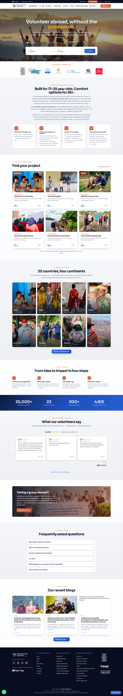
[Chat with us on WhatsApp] (4, 692)
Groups (65, 6)
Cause (59, 50)
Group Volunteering (61, 663)
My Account (108, 1)
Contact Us (79, 678)
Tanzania (39, 671)
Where (31, 50)
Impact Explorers (66, 689)
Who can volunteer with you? (39, 547)
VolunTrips (57, 6)
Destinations (33, 6)
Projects (48, 6)
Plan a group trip (24, 510)
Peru (37, 661)
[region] (61, 448)
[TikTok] (22, 662)
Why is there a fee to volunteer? (40, 542)
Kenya (38, 658)
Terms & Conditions (82, 676)
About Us (92, 6)
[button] (13, 448)
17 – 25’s (41, 6)
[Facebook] (13, 662)
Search (91, 51)
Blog (100, 1)
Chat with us (116, 692)
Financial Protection (82, 671)
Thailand (38, 673)
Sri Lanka (39, 668)
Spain (38, 666)
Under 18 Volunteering (62, 671)
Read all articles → (61, 639)
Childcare (59, 661)
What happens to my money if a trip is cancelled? (46, 564)
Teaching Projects (61, 668)
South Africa (39, 663)
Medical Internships (82, 6)
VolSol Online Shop (81, 680)
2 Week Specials (61, 658)
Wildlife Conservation (62, 673)
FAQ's (78, 666)
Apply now (105, 6)
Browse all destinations (61, 351)
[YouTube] (26, 662)
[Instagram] (18, 662)
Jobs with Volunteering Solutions (85, 668)
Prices (72, 6)
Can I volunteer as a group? (38, 570)
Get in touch (93, 1)
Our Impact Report (81, 661)
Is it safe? (32, 559)
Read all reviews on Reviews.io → (61, 472)
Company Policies (81, 663)
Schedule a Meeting (28, 1)
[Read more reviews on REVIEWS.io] (102, 465)
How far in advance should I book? (40, 553)
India (37, 656)
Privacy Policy (80, 673)
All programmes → (104, 166)
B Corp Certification (82, 658)
